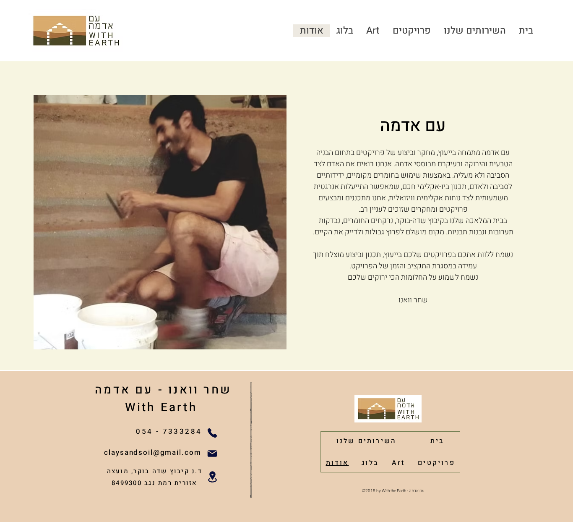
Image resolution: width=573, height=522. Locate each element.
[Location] (212, 477)
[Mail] (212, 453)
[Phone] (212, 433)
